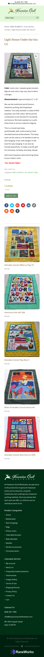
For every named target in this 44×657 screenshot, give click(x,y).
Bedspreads (11, 519)
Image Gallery (11, 579)
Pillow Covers (11, 531)
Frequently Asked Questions (17, 571)
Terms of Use (11, 583)
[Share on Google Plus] (17, 205)
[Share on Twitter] (12, 205)
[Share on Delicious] (34, 205)
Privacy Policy (11, 591)
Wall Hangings (12, 523)
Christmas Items (12, 551)
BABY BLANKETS (16, 27)
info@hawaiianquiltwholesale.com (18, 617)
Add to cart (11, 195)
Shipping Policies (13, 587)
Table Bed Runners (13, 535)
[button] (36, 56)
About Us (9, 567)
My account (10, 563)
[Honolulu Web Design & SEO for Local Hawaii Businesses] (22, 654)
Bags (8, 527)
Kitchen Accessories (13, 547)
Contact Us (10, 595)
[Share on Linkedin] (29, 205)
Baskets (9, 543)
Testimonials (11, 575)
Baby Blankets (11, 539)
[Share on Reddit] (6, 211)
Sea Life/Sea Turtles (31, 172)
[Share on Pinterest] (23, 205)
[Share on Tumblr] (17, 211)
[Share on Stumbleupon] (12, 211)
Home (6, 27)
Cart (7, 599)
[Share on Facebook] (6, 205)
